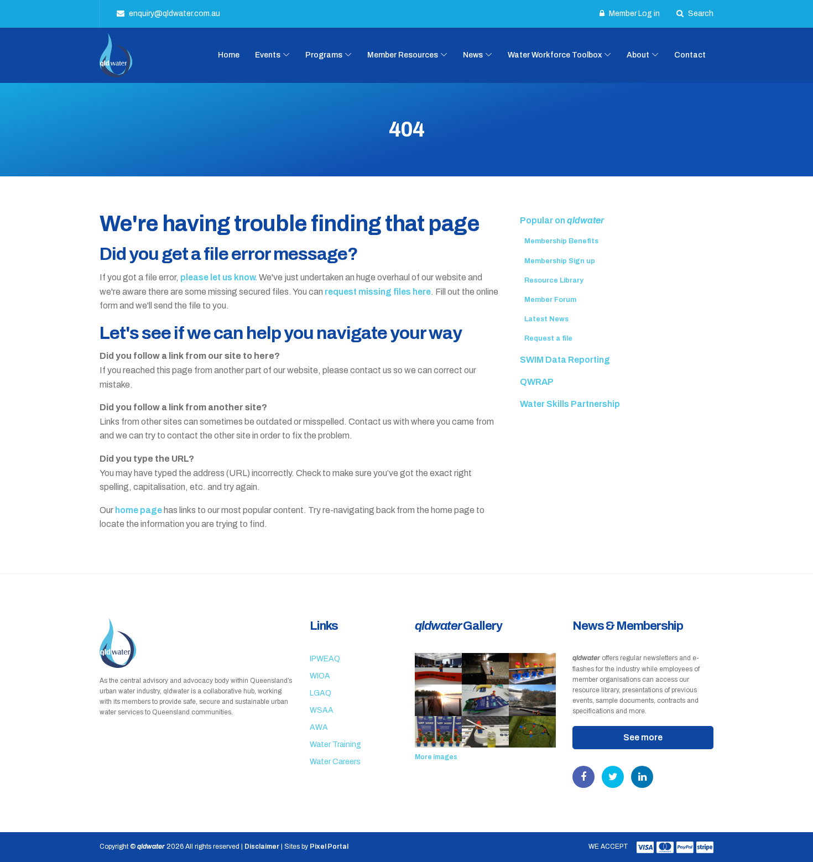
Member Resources (402, 55)
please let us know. (218, 277)
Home (228, 55)
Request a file (548, 338)
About (638, 55)
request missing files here (378, 291)
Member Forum (550, 300)
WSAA (321, 710)
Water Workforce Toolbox (555, 55)
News (473, 55)
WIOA (320, 676)
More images (436, 757)
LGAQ (320, 693)
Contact (690, 55)
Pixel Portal (329, 846)
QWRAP (537, 381)
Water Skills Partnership (570, 404)
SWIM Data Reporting (565, 359)
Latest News (546, 319)
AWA (319, 727)
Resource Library (553, 280)
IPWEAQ (325, 659)
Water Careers (335, 761)
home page (138, 510)
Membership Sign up (559, 261)
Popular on (562, 220)
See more (643, 737)
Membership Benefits (561, 241)
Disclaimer (261, 846)
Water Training (335, 744)
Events (267, 55)
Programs (323, 55)
